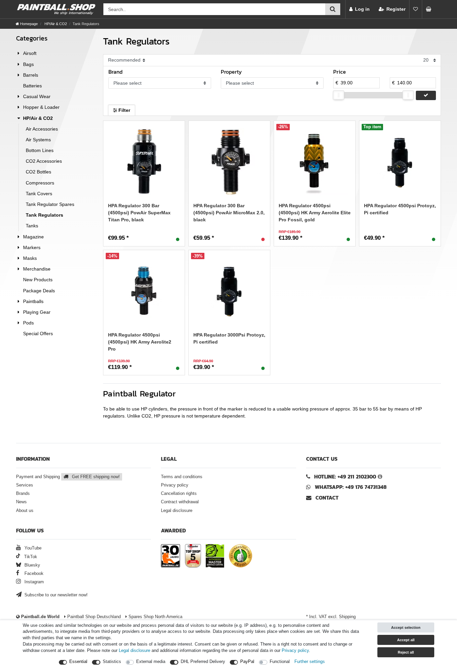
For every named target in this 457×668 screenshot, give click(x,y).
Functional (280, 661)
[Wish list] (415, 9)
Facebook (33, 573)
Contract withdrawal (180, 502)
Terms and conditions (181, 476)
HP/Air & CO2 (55, 24)
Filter (123, 110)
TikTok (30, 556)
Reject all (406, 652)
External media (150, 661)
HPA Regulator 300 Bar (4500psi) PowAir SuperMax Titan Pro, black (139, 212)
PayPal (247, 661)
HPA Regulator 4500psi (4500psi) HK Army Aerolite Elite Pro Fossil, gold (315, 212)
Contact (326, 498)
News (21, 502)
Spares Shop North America (154, 616)
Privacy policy (174, 485)
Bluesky (31, 565)
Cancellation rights (179, 493)
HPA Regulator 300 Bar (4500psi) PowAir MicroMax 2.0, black (229, 212)
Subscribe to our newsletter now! (55, 595)
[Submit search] (332, 9)
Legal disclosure (176, 510)
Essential (78, 661)
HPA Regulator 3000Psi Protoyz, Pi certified (229, 338)
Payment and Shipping (68, 476)
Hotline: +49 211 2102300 (345, 476)
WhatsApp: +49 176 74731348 (351, 487)
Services (24, 485)
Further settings (309, 661)
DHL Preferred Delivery (203, 661)
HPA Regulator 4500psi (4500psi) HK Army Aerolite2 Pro (139, 342)
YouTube (32, 548)
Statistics (112, 661)
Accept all (406, 640)
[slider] (338, 95)
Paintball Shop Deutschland (93, 616)
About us (24, 510)
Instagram (33, 582)
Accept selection (406, 627)
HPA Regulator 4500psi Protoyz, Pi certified (400, 209)
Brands (23, 493)
